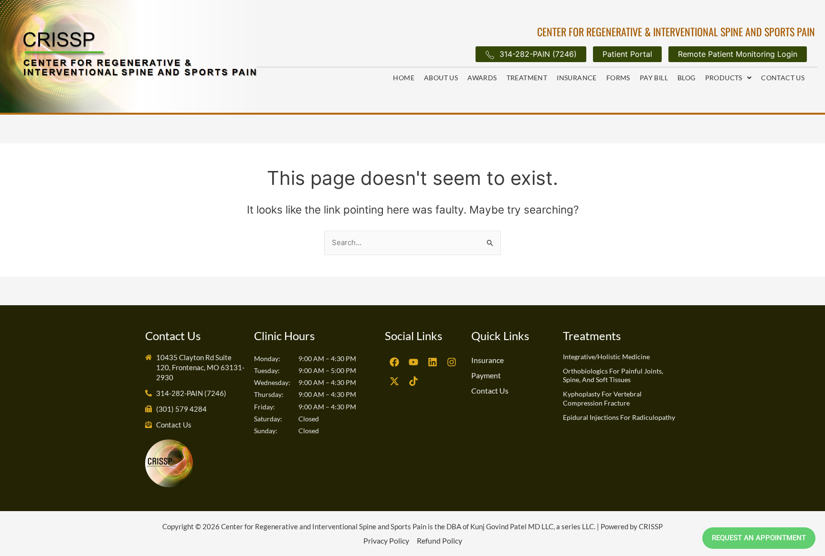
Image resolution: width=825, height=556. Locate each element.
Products (723, 78)
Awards (482, 78)
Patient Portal (627, 54)
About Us (441, 78)
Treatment (527, 78)
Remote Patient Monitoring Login (737, 54)
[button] (728, 78)
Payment (486, 375)
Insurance (577, 78)
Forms (618, 78)
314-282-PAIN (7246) (538, 54)
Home (403, 78)
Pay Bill (654, 78)
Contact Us (782, 78)
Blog (686, 78)
